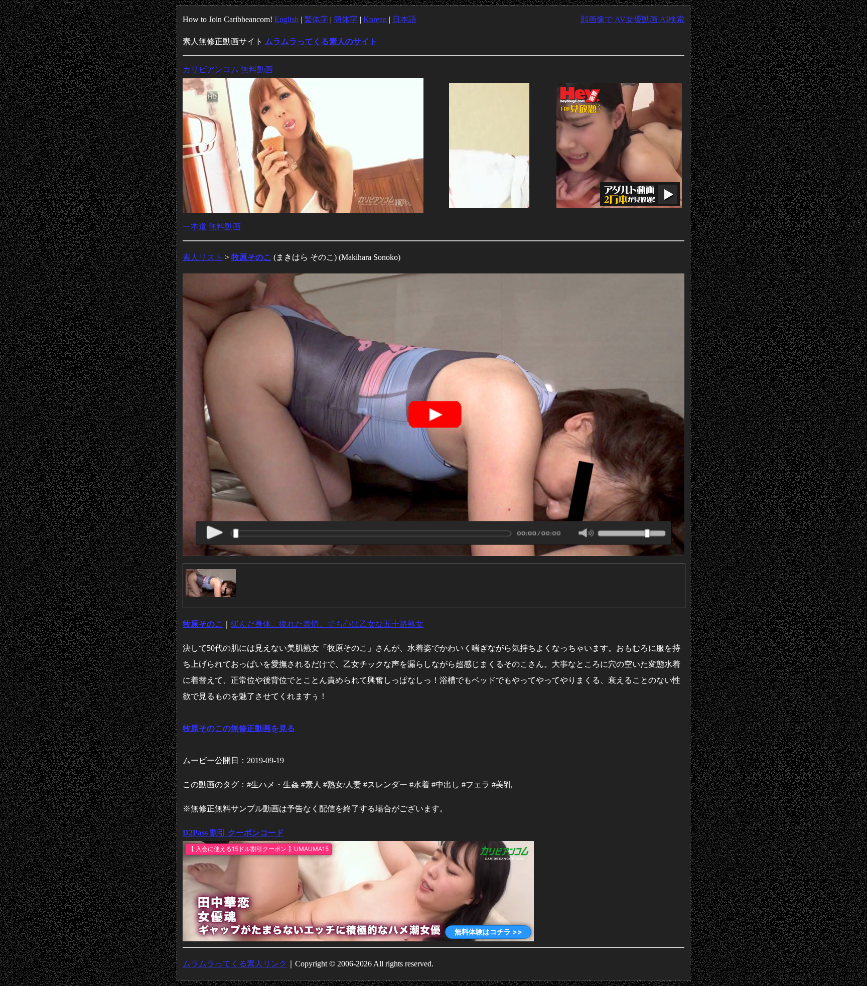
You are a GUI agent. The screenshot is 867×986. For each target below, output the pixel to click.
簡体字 (346, 19)
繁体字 (316, 19)
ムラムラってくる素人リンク (235, 963)
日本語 (404, 19)
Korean (375, 19)
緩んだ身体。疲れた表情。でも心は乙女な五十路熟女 (327, 624)
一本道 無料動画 (212, 226)
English (286, 19)
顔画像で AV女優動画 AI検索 (632, 19)
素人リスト (203, 257)
